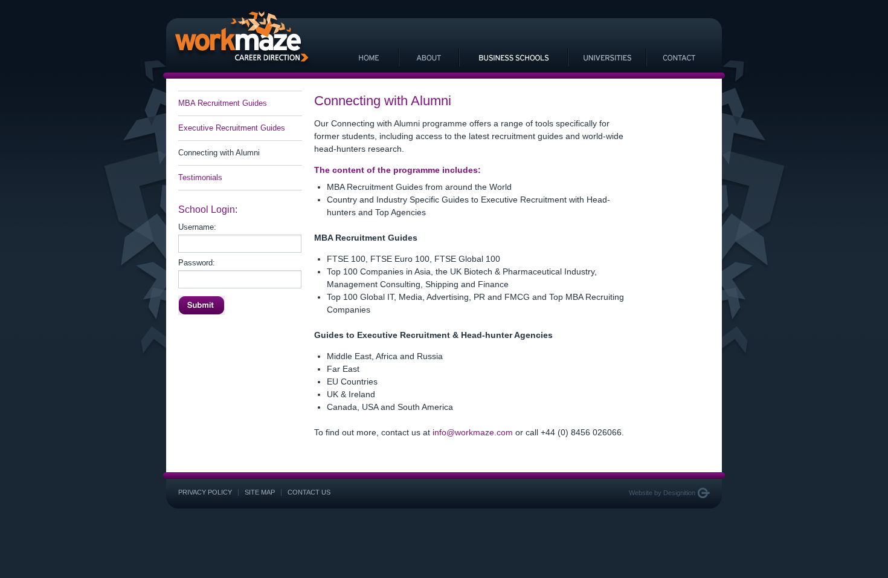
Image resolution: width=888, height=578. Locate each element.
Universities (607, 57)
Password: (196, 263)
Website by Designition (662, 492)
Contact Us (309, 492)
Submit (201, 305)
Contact (679, 57)
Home (368, 57)
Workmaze (242, 40)
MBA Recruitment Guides (222, 103)
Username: (197, 227)
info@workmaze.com (473, 432)
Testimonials (200, 177)
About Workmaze (429, 57)
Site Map (260, 492)
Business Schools (513, 57)
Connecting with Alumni (219, 152)
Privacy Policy (205, 492)
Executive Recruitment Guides (231, 127)
